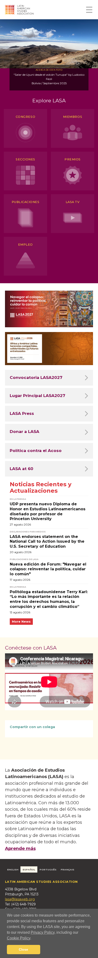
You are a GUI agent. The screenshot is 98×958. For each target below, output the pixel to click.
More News (21, 621)
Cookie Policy (18, 938)
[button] (33, 938)
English (12, 869)
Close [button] (23, 949)
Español (29, 869)
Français (67, 869)
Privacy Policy (42, 932)
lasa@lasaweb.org (20, 899)
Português (47, 869)
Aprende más (20, 848)
